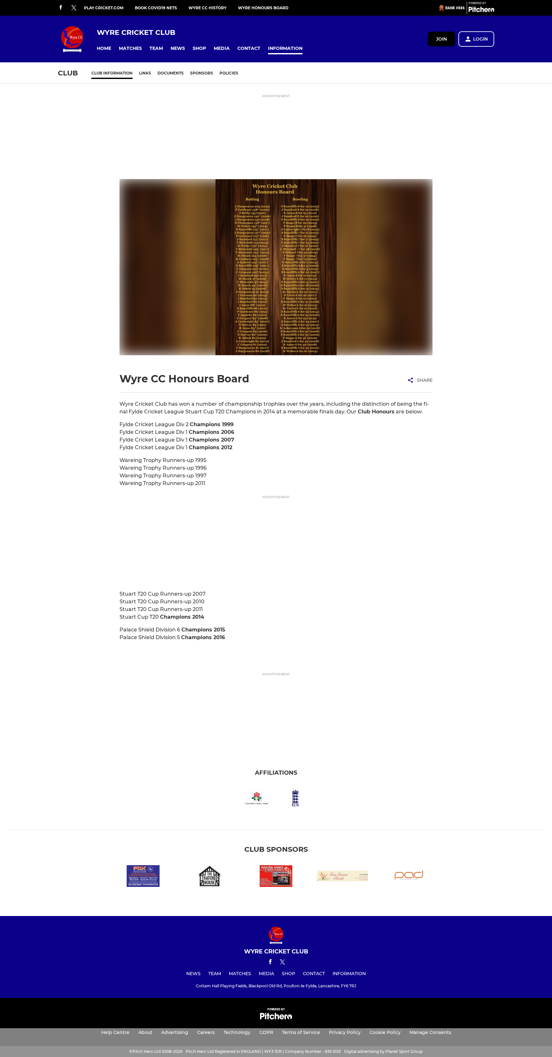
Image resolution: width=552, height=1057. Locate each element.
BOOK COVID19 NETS (156, 7)
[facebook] (61, 8)
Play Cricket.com (103, 7)
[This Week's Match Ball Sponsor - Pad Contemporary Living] (408, 877)
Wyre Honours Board (263, 7)
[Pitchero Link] (481, 10)
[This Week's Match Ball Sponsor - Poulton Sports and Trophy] (276, 877)
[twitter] (73, 8)
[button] (104, 48)
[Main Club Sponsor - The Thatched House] (209, 877)
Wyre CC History (207, 7)
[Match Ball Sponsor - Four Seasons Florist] (342, 877)
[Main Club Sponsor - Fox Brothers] (143, 877)
